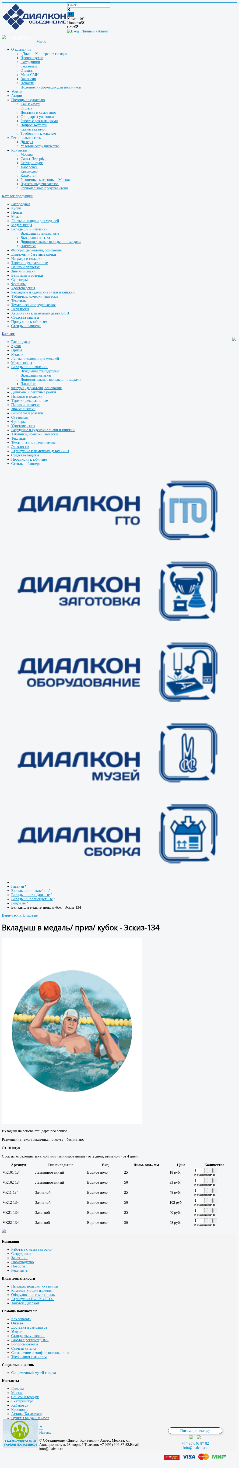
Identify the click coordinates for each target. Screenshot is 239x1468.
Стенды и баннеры (26, 326)
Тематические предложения (33, 305)
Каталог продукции (17, 196)
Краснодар (19, 1410)
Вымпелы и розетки (27, 275)
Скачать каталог (24, 1348)
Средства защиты (25, 317)
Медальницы (21, 225)
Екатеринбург (22, 1401)
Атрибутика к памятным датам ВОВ (40, 313)
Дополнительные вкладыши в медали (51, 242)
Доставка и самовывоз (29, 1327)
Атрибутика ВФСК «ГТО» (32, 1299)
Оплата (17, 1323)
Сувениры (19, 280)
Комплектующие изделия (31, 1290)
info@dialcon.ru (195, 1448)
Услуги (16, 1332)
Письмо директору (195, 1431)
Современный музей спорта (33, 1373)
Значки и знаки (23, 271)
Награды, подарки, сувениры (34, 1286)
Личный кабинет (95, 31)
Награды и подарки (26, 259)
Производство (22, 1262)
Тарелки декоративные (29, 263)
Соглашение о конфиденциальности (40, 1353)
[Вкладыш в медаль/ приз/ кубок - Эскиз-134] (72, 1123)
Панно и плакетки (25, 267)
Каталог (8, 334)
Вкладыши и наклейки (29, 229)
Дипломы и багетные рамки (33, 254)
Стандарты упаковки (28, 1336)
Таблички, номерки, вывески (34, 296)
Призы (16, 212)
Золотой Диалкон (25, 1303)
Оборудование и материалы (33, 1295)
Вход (75, 31)
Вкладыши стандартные (40, 233)
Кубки (16, 208)
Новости (18, 1266)
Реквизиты (19, 1270)
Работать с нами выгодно (31, 1249)
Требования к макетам (29, 1357)
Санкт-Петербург (25, 1397)
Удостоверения (23, 288)
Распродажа (20, 204)
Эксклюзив (20, 309)
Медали (17, 217)
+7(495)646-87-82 (195, 1443)
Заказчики (19, 1258)
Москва (17, 1393)
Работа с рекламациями (30, 1340)
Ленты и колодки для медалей (35, 221)
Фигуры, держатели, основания (36, 250)
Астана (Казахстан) (26, 1414)
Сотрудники (21, 1254)
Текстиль (18, 301)
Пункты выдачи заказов (30, 1418)
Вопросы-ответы (24, 1344)
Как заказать (21, 1319)
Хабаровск (19, 1405)
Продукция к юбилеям (29, 322)
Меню (41, 41)
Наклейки (28, 246)
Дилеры (17, 1388)
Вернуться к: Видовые (20, 915)
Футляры (18, 284)
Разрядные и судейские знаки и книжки (43, 292)
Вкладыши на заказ (36, 238)
